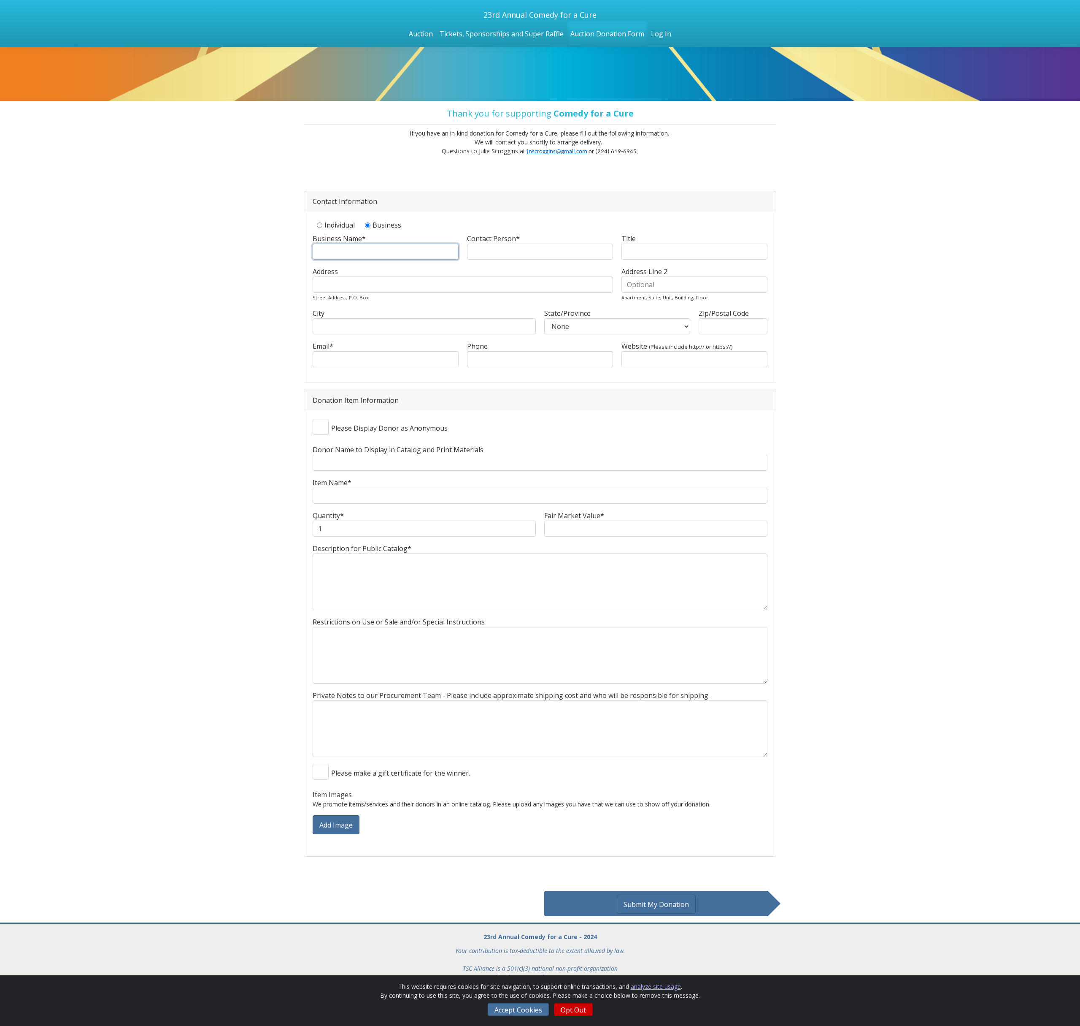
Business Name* (339, 238)
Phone (477, 346)
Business (387, 225)
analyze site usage (656, 987)
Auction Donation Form (607, 33)
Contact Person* (493, 238)
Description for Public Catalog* (362, 548)
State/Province (567, 313)
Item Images (332, 794)
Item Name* (332, 482)
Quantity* (328, 515)
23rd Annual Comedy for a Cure (540, 15)
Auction (421, 33)
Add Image (336, 825)
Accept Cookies (518, 1010)
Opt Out (573, 1010)
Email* (323, 346)
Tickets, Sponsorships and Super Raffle (502, 33)
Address (325, 271)
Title (628, 238)
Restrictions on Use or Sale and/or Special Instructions (399, 622)
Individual (339, 225)
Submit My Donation (656, 904)
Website (676, 346)
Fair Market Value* (574, 515)
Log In (661, 33)
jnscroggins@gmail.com (557, 152)
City (318, 313)
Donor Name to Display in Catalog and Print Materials (398, 449)
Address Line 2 (644, 271)
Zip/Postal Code (724, 313)
